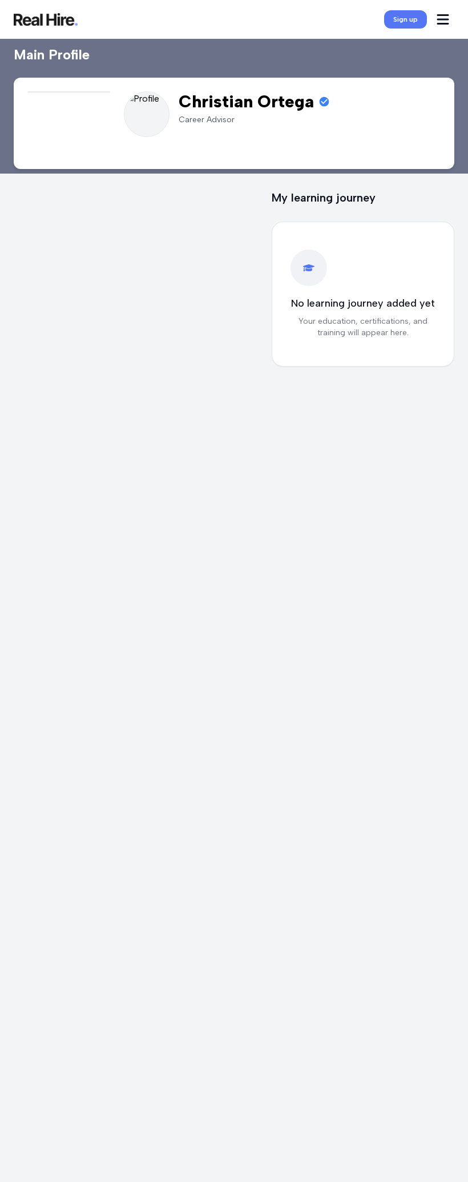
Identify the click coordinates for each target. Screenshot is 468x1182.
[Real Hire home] (46, 19)
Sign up (405, 19)
